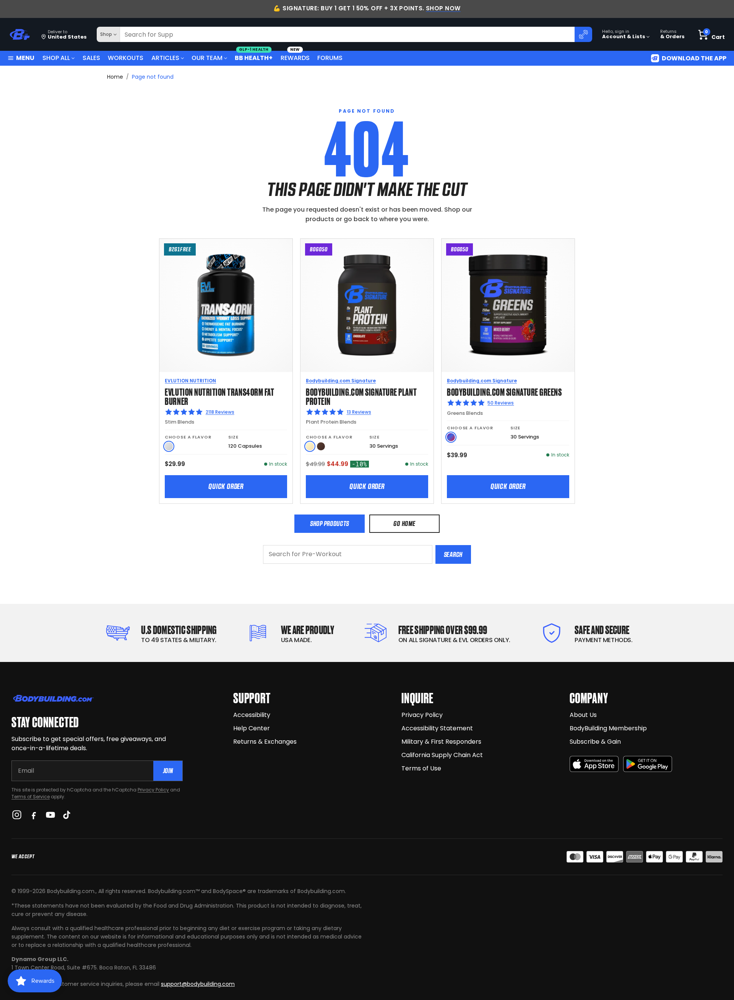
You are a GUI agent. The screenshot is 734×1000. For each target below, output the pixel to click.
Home (115, 76)
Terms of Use (421, 768)
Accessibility (251, 714)
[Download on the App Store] (594, 764)
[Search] (583, 34)
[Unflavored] (169, 446)
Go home (404, 523)
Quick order (226, 486)
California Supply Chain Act (442, 755)
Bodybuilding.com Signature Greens (504, 391)
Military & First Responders (441, 741)
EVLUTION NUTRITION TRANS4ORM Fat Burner (219, 396)
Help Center (251, 728)
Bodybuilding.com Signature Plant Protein (361, 396)
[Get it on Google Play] (647, 764)
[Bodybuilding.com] (19, 34)
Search (453, 554)
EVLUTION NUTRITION (190, 380)
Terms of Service (30, 796)
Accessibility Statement (437, 728)
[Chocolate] (321, 446)
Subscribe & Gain (595, 741)
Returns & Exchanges (265, 741)
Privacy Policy (153, 789)
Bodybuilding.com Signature (341, 380)
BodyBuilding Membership (608, 728)
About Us (583, 714)
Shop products (329, 523)
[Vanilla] (310, 446)
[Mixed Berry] (451, 437)
